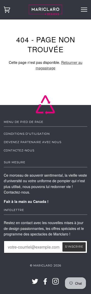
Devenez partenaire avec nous (32, 142)
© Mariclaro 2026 (45, 265)
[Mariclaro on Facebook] (45, 283)
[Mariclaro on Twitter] (35, 283)
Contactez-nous (19, 150)
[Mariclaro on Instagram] (55, 283)
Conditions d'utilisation (27, 134)
